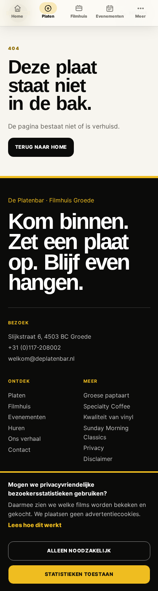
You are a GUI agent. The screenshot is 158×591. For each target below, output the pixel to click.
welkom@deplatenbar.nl (41, 358)
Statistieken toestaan (79, 574)
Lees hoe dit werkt (34, 525)
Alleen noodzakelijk (79, 551)
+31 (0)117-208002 (34, 347)
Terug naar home (41, 147)
